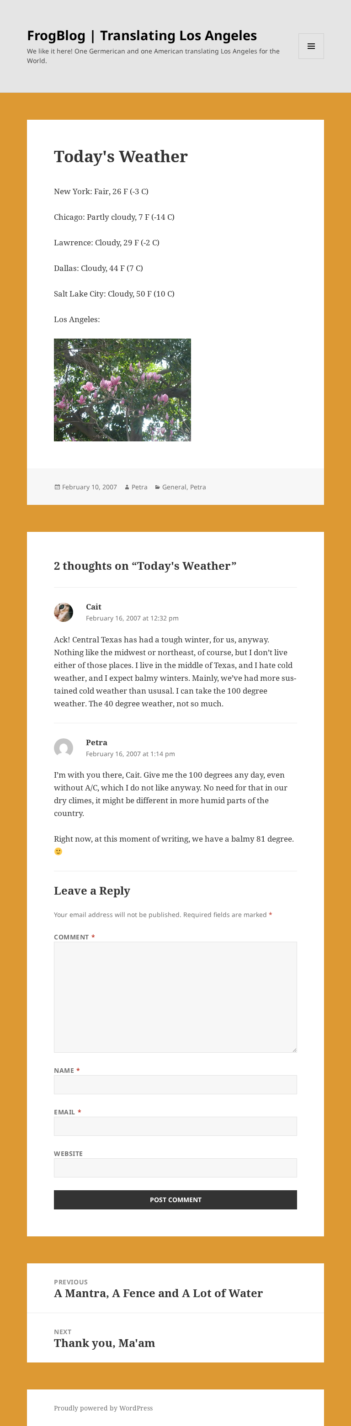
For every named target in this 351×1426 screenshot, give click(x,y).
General (174, 486)
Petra (140, 486)
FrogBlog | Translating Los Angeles (142, 35)
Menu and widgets (311, 58)
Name (67, 1070)
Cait (93, 606)
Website (68, 1153)
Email (67, 1112)
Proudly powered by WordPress (103, 1408)
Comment (74, 937)
